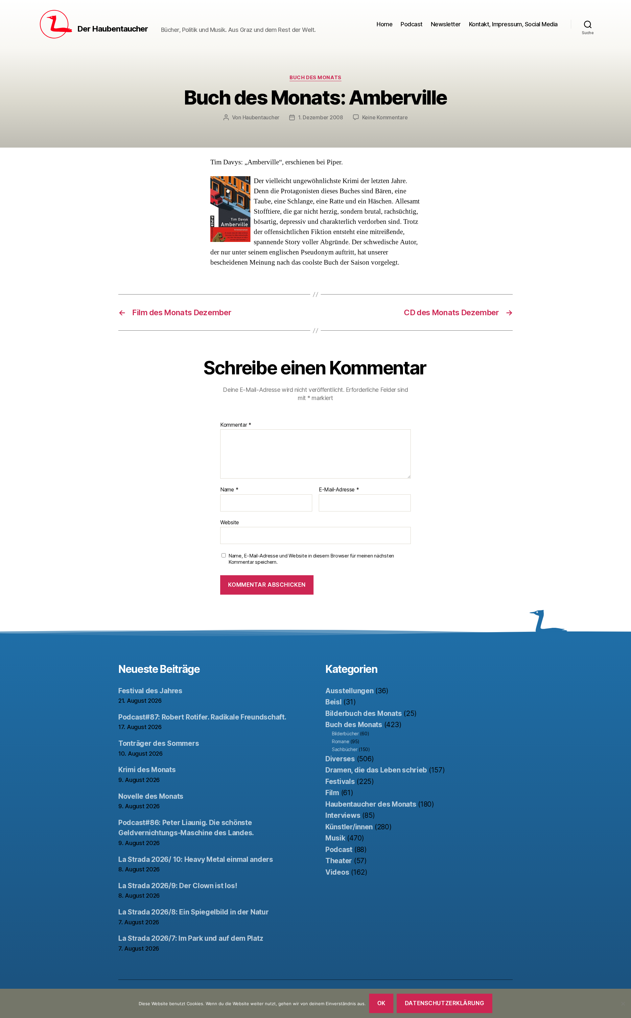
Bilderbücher (345, 733)
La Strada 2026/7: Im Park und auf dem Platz (190, 938)
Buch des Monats (315, 78)
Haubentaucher (261, 117)
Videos (337, 872)
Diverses (340, 759)
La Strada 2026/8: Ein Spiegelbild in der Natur (193, 912)
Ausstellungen (349, 691)
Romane (340, 741)
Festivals (340, 781)
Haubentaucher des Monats (370, 804)
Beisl (333, 702)
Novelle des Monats (150, 796)
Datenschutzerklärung (444, 1003)
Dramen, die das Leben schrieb (376, 770)
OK (381, 1003)
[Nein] (622, 1003)
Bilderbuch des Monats (363, 713)
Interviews (342, 815)
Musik (335, 838)
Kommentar (235, 425)
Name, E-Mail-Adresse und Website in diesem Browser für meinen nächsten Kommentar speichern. (311, 559)
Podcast (412, 24)
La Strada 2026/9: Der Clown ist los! (177, 886)
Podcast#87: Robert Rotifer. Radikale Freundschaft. (202, 717)
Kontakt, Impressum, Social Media (513, 24)
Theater (338, 861)
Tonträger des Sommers (158, 743)
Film (332, 793)
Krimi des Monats (147, 770)
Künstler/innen (349, 827)
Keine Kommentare (385, 117)
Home (384, 24)
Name (229, 490)
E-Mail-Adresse (339, 490)
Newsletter (446, 24)
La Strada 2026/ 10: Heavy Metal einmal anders (195, 859)
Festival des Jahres (150, 691)
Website (229, 522)
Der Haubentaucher (112, 29)
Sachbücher (344, 749)
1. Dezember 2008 (320, 117)
